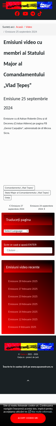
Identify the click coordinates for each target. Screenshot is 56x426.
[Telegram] (33, 14)
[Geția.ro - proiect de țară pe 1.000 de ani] (28, 5)
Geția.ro (24, 354)
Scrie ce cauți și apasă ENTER (20, 245)
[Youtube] (26, 14)
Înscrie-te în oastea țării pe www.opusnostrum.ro (28, 367)
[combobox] (28, 250)
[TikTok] (40, 14)
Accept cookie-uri (28, 418)
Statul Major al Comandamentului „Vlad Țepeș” (27, 192)
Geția (7, 197)
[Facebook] (17, 14)
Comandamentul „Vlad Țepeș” (19, 188)
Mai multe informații (41, 411)
